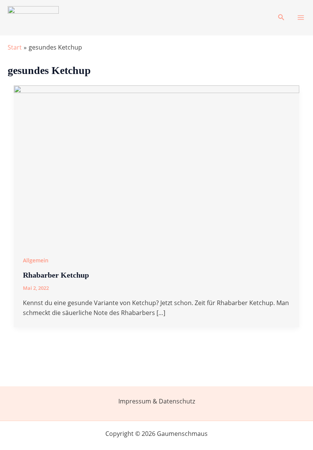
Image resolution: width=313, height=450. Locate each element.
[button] (281, 17)
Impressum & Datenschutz (156, 401)
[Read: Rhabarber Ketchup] (156, 165)
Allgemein (35, 260)
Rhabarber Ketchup (56, 275)
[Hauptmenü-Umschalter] (300, 17)
